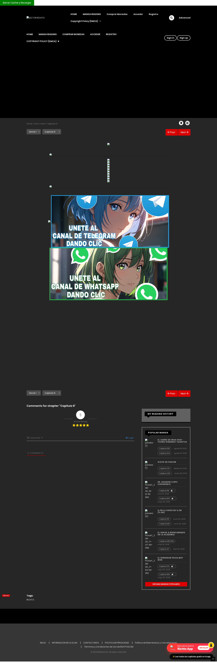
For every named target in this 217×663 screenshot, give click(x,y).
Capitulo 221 (164, 468)
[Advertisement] (108, 84)
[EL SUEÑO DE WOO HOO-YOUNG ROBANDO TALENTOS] (150, 443)
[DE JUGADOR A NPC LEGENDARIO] (150, 489)
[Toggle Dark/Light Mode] (187, 123)
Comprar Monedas (117, 14)
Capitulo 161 (164, 490)
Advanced (184, 17)
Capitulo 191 (164, 519)
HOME (74, 14)
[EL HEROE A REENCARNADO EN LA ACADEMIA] (150, 540)
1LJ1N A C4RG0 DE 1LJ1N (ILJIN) (170, 511)
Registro (153, 14)
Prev (172, 132)
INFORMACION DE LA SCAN (64, 642)
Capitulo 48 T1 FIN (166, 541)
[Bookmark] (181, 123)
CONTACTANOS (91, 642)
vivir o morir (39, 123)
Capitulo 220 (164, 473)
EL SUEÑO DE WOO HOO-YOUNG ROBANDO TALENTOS (172, 441)
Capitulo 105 (164, 448)
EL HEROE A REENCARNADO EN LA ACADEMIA (171, 533)
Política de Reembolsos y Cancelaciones (156, 642)
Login (131, 437)
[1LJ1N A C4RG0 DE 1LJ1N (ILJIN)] (150, 513)
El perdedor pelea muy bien (170, 559)
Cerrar (6, 595)
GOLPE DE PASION (167, 462)
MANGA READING (92, 14)
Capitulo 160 (164, 498)
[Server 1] (34, 131)
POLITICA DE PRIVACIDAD (117, 642)
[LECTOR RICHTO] (36, 17)
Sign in (170, 37)
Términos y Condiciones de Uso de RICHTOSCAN (108, 646)
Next (183, 132)
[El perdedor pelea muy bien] (150, 565)
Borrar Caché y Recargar (17, 2)
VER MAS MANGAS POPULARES (166, 584)
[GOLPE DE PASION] (150, 465)
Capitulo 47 (164, 549)
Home (29, 123)
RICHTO (30, 599)
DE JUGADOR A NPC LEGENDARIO (168, 483)
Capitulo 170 (164, 566)
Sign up (184, 37)
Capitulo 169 (164, 574)
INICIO (43, 642)
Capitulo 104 (164, 453)
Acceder (138, 14)
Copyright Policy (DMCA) (84, 21)
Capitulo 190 (164, 524)
